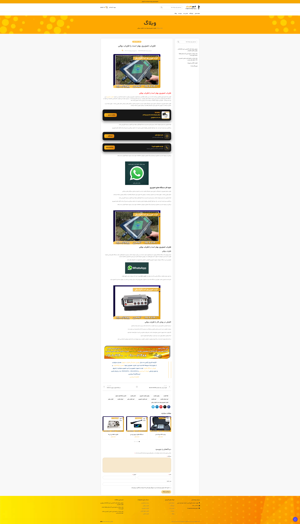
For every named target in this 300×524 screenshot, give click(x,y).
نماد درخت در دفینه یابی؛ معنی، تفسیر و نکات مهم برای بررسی (188, 59)
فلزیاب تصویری (145, 508)
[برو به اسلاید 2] (137, 441)
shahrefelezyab (141, 50)
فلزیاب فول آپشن (145, 511)
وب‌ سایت (169, 481)
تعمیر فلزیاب (133, 396)
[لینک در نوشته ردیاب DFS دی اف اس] (160, 424)
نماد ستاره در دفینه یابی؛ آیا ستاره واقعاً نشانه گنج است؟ (188, 54)
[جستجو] (161, 7)
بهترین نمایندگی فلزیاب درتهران (131, 363)
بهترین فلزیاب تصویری (144, 396)
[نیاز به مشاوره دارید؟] (137, 147)
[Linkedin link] (157, 406)
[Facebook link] (168, 406)
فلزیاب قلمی (146, 514)
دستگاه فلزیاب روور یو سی (137, 434)
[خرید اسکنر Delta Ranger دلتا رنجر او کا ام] (137, 115)
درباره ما (172, 511)
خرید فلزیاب (153, 399)
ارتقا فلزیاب (165, 396)
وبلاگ (158, 28)
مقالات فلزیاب (135, 41)
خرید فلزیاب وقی (130, 399)
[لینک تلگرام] (153, 406)
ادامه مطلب (160, 437)
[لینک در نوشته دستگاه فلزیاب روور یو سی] (136, 424)
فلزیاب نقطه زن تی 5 (113, 434)
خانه (162, 28)
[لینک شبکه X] (164, 406)
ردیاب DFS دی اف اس (160, 434)
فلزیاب (139, 41)
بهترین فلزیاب (156, 396)
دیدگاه (169, 456)
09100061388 (195, 506)
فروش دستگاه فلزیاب (150, 368)
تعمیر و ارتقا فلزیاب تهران (120, 396)
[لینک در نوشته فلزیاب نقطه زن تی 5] (113, 424)
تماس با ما (171, 508)
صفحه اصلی (171, 503)
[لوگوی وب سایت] (192, 7)
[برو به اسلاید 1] (139, 441)
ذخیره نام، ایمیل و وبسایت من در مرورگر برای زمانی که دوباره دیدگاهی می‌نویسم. (150, 488)
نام (170, 474)
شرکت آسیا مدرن (144, 371)
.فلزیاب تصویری (110, 97)
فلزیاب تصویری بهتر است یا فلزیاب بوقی (159, 402)
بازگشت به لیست (136, 386)
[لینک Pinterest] (161, 406)
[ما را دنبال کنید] (137, 136)
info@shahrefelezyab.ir (192, 508)
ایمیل (134, 474)
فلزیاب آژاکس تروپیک (192, 63)
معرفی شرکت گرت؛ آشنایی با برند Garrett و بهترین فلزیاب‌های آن (187, 49)
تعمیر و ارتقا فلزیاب (118, 365)
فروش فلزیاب (120, 399)
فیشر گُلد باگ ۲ (194, 66)
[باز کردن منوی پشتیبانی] (295, 519)
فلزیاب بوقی (110, 399)
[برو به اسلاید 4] (134, 441)
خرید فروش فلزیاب (164, 399)
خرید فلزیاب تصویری (143, 399)
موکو (101, 521)
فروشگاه (172, 506)
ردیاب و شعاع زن (145, 503)
